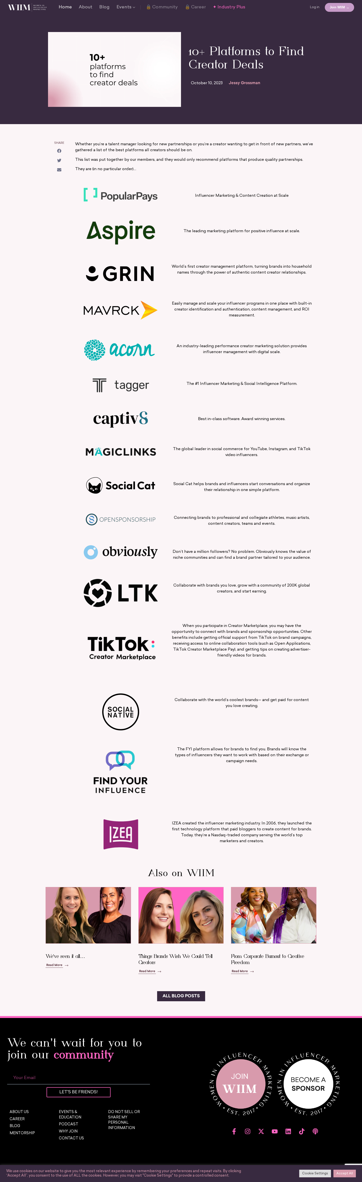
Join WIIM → (339, 7)
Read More (54, 965)
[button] (59, 151)
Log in (314, 7)
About (85, 7)
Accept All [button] (344, 1173)
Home (65, 7)
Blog (104, 7)
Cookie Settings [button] (315, 1173)
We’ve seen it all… (65, 956)
